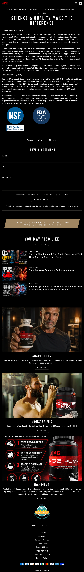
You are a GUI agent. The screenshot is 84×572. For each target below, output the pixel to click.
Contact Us (42, 536)
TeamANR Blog (42, 547)
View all (42, 245)
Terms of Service (66, 206)
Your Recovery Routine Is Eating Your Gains (51, 270)
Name (4, 156)
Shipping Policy (42, 551)
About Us (42, 533)
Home (9, 9)
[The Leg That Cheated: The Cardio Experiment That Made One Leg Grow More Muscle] (14, 257)
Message (6, 177)
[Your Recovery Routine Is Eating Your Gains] (14, 273)
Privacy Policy (51, 206)
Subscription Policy (42, 554)
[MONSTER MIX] (42, 395)
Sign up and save (41, 525)
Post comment (42, 200)
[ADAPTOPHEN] (42, 330)
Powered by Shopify (42, 570)
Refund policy (42, 543)
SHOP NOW (42, 367)
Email (5, 167)
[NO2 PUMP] (42, 458)
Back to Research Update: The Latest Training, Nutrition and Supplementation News (43, 224)
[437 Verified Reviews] (42, 520)
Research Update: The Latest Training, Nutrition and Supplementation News (44, 9)
